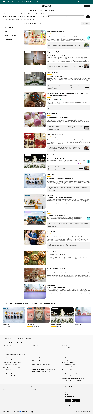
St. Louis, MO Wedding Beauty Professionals (41, 371)
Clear (34, 27)
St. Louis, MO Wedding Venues (68, 360)
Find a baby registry (69, 396)
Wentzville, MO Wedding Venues (68, 366)
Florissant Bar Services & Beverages (10, 348)
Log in (66, 392)
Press (4, 399)
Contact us (33, 399)
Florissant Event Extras (7, 345)
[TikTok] (73, 405)
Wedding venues (32, 10)
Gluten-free (43, 13)
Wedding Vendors (5, 13)
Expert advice (16, 5)
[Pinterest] (67, 405)
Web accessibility (25, 411)
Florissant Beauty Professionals (38, 345)
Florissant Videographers (66, 345)
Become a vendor (60, 10)
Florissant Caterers (6, 350)
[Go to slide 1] (32, 43)
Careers (4, 397)
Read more (81, 45)
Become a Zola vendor (7, 391)
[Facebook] (65, 405)
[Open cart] (76, 6)
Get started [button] (87, 5)
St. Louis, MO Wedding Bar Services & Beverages (71, 380)
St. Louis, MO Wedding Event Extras (39, 366)
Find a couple (24, 5)
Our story (4, 389)
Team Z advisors (34, 401)
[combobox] (75, 16)
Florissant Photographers (67, 347)
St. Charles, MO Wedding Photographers (40, 359)
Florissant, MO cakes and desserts (33, 13)
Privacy (4, 411)
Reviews (4, 393)
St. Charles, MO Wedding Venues (68, 362)
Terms (31, 1)
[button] (64, 17)
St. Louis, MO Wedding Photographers (39, 360)
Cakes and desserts (13, 13)
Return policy (33, 397)
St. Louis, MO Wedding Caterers (9, 359)
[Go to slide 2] (33, 43)
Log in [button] (81, 5)
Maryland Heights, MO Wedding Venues (70, 369)
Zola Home (82, 1)
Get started (68, 400)
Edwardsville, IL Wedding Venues (68, 367)
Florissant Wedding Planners (37, 348)
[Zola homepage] (46, 6)
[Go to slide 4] (35, 43)
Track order (33, 393)
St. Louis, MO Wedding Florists (68, 375)
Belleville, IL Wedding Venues (67, 359)
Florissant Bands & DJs (36, 347)
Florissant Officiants (6, 347)
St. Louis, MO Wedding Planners (9, 369)
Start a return (33, 395)
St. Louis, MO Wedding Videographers (10, 375)
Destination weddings (49, 10)
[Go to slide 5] (36, 43)
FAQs (32, 391)
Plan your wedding (6, 5)
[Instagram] (71, 405)
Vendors (40, 10)
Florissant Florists (35, 350)
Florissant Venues (65, 348)
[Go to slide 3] (34, 43)
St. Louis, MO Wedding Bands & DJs (10, 364)
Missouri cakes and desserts (22, 13)
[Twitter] (69, 405)
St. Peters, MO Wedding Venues (68, 364)
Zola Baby (77, 1)
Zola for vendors (87, 1)
